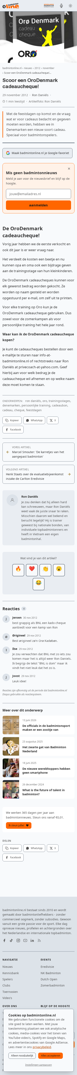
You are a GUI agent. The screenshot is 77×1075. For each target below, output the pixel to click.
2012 (37, 68)
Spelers (7, 979)
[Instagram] (18, 940)
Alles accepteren (50, 1055)
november (48, 68)
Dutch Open (49, 979)
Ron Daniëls (40, 95)
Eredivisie (47, 967)
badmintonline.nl (12, 68)
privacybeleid (42, 1047)
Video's (7, 998)
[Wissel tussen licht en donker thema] (70, 6)
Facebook (15, 429)
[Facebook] (4, 940)
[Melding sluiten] (69, 168)
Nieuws (7, 967)
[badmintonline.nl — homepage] (10, 5)
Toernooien (10, 992)
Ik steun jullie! (16, 825)
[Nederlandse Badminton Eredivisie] (49, 5)
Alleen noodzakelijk (22, 1055)
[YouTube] (25, 940)
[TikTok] (11, 940)
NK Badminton (51, 973)
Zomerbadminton (53, 985)
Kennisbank (10, 973)
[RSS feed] (39, 940)
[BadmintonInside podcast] (61, 6)
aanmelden (38, 205)
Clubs (6, 985)
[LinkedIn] (32, 940)
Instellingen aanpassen (38, 1065)
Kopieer (14, 420)
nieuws (28, 68)
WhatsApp (37, 420)
